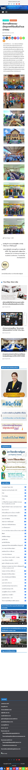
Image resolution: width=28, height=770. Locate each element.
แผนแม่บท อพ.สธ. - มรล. (14, 597)
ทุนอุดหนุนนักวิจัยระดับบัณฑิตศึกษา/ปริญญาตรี (14, 545)
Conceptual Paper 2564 (14, 487)
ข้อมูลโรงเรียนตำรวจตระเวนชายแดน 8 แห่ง (14, 506)
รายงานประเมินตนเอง (14, 554)
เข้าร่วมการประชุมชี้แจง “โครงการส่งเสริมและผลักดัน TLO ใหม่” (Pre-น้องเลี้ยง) (13, 330)
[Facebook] (4, 38)
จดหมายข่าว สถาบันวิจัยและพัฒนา (14, 515)
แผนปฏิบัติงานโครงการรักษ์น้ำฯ (14, 591)
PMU (14, 493)
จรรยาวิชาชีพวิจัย (14, 518)
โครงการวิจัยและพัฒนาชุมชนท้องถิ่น (10, 733)
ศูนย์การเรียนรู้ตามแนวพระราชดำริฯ (14, 563)
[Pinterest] (15, 38)
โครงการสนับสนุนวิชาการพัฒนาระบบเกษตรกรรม (13, 736)
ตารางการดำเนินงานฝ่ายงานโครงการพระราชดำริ (14, 530)
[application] (14, 617)
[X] (7, 38)
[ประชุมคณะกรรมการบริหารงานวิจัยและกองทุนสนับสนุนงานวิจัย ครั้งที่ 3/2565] (14, 339)
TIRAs (14, 499)
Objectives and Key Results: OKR (14, 490)
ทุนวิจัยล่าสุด (14, 539)
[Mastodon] (18, 38)
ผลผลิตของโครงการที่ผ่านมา (14, 551)
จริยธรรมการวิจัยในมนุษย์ (14, 521)
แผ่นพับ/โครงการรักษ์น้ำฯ (14, 594)
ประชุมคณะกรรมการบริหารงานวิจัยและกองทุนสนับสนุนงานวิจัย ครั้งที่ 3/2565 (14, 355)
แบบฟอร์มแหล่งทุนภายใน (14, 588)
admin (12, 32)
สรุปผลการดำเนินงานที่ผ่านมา (14, 571)
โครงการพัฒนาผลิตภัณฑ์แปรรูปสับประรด (10, 749)
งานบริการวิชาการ (5, 20)
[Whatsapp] (23, 38)
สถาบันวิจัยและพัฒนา (13, 20)
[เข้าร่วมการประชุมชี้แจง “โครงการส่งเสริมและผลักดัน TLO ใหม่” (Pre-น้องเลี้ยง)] (14, 313)
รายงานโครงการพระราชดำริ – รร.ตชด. (14, 557)
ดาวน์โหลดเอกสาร (14, 527)
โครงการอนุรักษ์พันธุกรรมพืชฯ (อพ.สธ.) (14, 600)
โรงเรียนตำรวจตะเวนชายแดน (9, 745)
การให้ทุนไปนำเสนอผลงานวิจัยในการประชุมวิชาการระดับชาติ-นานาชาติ (14, 502)
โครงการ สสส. (4, 731)
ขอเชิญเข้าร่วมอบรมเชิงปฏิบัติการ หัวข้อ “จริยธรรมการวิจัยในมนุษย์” (13, 245)
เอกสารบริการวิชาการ (14, 583)
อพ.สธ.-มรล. (3, 728)
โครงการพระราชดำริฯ (5, 740)
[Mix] (21, 38)
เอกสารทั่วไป (14, 580)
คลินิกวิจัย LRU (4, 713)
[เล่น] (3, 623)
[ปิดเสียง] (22, 623)
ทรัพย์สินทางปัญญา (14, 536)
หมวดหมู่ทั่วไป (4, 725)
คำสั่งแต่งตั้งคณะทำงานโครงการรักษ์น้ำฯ (14, 512)
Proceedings (14, 496)
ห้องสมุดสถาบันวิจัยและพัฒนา (14, 574)
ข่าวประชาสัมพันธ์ (4, 709)
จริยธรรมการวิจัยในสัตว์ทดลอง (14, 524)
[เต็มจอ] (25, 623)
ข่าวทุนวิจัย (3, 706)
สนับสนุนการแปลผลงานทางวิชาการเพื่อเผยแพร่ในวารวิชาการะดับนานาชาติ (14, 567)
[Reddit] (9, 38)
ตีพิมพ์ (14, 533)
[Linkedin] (12, 38)
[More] (4, 41)
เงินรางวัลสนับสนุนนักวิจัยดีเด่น (14, 577)
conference (3, 703)
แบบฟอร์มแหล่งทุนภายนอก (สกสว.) (14, 585)
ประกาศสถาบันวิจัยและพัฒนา (14, 548)
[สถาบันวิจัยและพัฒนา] (14, 6)
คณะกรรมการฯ (14, 509)
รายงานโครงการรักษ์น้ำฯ (14, 560)
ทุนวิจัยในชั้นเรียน (14, 542)
